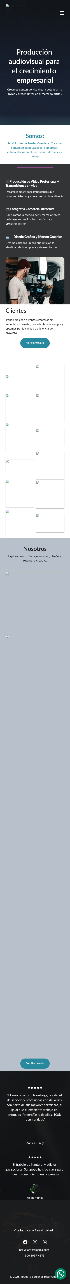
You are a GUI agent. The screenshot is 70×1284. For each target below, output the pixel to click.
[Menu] (62, 13)
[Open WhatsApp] (60, 1274)
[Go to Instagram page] (35, 1242)
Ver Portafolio (35, 342)
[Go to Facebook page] (25, 1242)
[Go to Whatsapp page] (45, 1242)
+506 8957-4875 (34, 1255)
